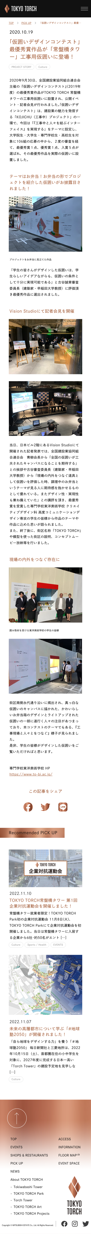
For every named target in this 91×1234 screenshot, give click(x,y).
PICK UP (26, 23)
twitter (85, 1224)
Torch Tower (23, 1200)
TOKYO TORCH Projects (31, 1213)
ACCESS (64, 1139)
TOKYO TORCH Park (29, 1193)
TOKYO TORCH (20, 8)
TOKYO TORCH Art (28, 1206)
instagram (75, 1224)
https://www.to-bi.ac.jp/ (30, 774)
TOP (11, 23)
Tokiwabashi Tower (28, 1187)
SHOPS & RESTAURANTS (29, 1155)
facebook (64, 1224)
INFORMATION (69, 1147)
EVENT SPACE (69, 1163)
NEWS (15, 1171)
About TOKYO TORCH (26, 1179)
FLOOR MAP (67, 1155)
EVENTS (16, 1147)
